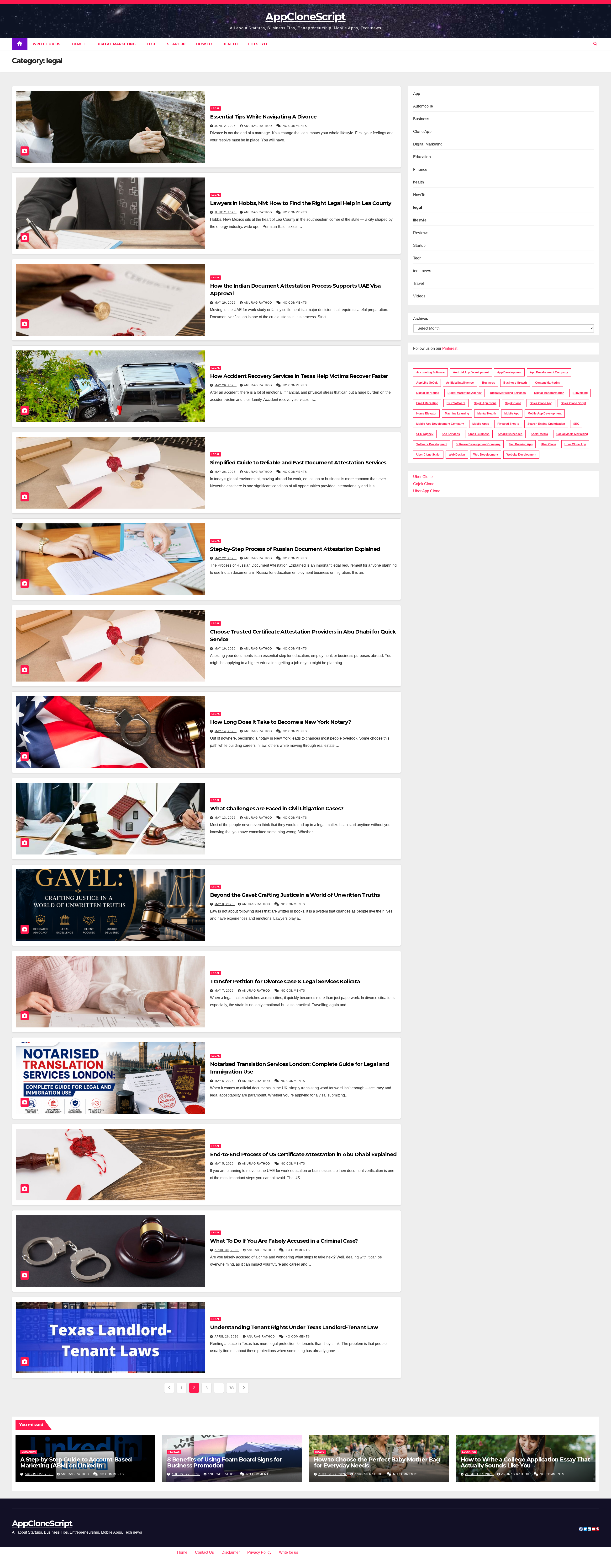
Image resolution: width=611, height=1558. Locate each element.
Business (421, 119)
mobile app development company (440, 423)
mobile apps (480, 423)
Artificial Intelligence (460, 382)
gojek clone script (573, 403)
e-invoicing (580, 393)
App (416, 93)
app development (509, 372)
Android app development (471, 372)
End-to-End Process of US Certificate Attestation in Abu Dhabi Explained (303, 1154)
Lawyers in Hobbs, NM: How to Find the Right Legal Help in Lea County (300, 203)
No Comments (295, 126)
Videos (419, 296)
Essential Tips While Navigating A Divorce (263, 116)
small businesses (510, 434)
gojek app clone (485, 403)
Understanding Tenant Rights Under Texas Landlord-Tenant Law (294, 1327)
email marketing (427, 403)
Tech (151, 44)
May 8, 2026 (225, 904)
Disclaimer (230, 1552)
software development (431, 444)
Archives (420, 319)
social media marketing (572, 434)
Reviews (420, 233)
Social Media (539, 434)
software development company (478, 444)
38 (231, 1388)
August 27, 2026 (39, 1474)
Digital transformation (549, 393)
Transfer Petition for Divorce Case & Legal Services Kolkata (285, 981)
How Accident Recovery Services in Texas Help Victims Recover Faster (299, 376)
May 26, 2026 (226, 385)
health (230, 44)
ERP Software (456, 403)
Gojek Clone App (541, 403)
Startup (176, 44)
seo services (451, 434)
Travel (78, 44)
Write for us (47, 44)
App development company (549, 372)
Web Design (457, 454)
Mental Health (486, 413)
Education (422, 157)
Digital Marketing (116, 44)
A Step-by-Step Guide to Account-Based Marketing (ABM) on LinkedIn (76, 1462)
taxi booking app (520, 444)
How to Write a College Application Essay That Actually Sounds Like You (525, 1462)
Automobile (423, 106)
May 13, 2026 (226, 817)
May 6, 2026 (225, 1081)
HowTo (204, 44)
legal (215, 108)
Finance (420, 169)
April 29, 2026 (227, 1336)
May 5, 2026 (225, 1163)
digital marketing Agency (465, 393)
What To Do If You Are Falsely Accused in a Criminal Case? (284, 1241)
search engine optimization (546, 423)
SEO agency (424, 434)
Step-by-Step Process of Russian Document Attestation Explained (295, 549)
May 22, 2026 (226, 558)
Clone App (422, 131)
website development (521, 454)
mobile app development (545, 413)
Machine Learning (457, 413)
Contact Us (204, 1552)
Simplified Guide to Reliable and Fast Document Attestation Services (298, 462)
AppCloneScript (305, 16)
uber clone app (575, 444)
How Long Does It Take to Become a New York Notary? (280, 722)
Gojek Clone (513, 403)
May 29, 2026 (226, 302)
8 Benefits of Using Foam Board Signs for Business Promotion (224, 1462)
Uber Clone (423, 477)
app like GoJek (427, 382)
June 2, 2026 (226, 126)
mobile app (511, 413)
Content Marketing (547, 382)
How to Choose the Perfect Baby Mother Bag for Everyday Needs (377, 1462)
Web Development (485, 454)
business (488, 382)
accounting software (430, 372)
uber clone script (428, 454)
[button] (595, 44)
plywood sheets (508, 423)
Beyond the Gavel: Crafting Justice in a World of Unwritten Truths (295, 895)
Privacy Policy (259, 1552)
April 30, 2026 (227, 1250)
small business (479, 434)
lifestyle (258, 44)
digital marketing (427, 393)
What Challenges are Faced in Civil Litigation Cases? (276, 808)
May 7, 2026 (225, 990)
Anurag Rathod (258, 126)
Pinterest (449, 348)
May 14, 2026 (226, 731)
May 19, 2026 (226, 648)
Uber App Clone (426, 491)
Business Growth (515, 382)
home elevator (426, 413)
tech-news (422, 271)
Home (182, 1552)
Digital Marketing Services (508, 393)
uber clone (548, 444)
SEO (576, 423)
